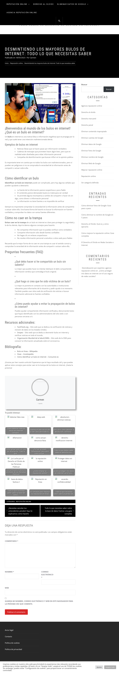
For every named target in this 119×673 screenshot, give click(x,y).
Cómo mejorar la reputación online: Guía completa (97, 234)
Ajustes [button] (99, 667)
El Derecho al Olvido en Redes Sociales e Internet (97, 243)
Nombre (9, 572)
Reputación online (17, 4)
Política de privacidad (13, 649)
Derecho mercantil (88, 118)
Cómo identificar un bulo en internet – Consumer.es (38, 357)
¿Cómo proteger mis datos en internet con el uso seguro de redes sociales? (97, 273)
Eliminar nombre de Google (92, 157)
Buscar (84, 84)
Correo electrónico (47, 575)
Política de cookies (12, 643)
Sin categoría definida (90, 182)
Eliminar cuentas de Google (92, 138)
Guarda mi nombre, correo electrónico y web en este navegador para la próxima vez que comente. (39, 602)
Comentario (11, 541)
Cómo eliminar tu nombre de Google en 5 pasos (97, 216)
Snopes (20, 332)
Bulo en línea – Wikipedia (27, 351)
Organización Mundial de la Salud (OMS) (33, 338)
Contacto (8, 636)
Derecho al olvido (43, 4)
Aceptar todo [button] (110, 667)
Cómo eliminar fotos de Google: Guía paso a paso (96, 206)
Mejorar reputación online (91, 170)
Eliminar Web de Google (91, 163)
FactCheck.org (22, 327)
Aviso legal (9, 630)
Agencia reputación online (22, 13)
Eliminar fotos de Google (91, 150)
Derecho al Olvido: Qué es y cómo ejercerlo (95, 225)
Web (7, 588)
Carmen (33, 57)
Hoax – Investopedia (25, 354)
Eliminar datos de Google (71, 4)
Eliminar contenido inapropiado (94, 131)
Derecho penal (87, 125)
